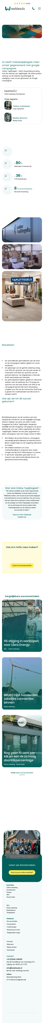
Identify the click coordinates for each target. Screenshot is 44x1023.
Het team (10, 941)
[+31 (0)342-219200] (33, 9)
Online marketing (12, 887)
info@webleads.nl (14, 968)
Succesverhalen (12, 921)
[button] (22, 229)
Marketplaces (11, 910)
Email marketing (12, 908)
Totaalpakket (11, 912)
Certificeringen (11, 927)
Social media (11, 897)
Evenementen (11, 924)
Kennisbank (11, 950)
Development (11, 890)
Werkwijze (10, 944)
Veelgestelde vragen (13, 932)
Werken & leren (12, 947)
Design (9, 892)
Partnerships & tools (13, 930)
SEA (8, 894)
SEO (8, 905)
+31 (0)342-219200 (14, 959)
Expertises (10, 885)
